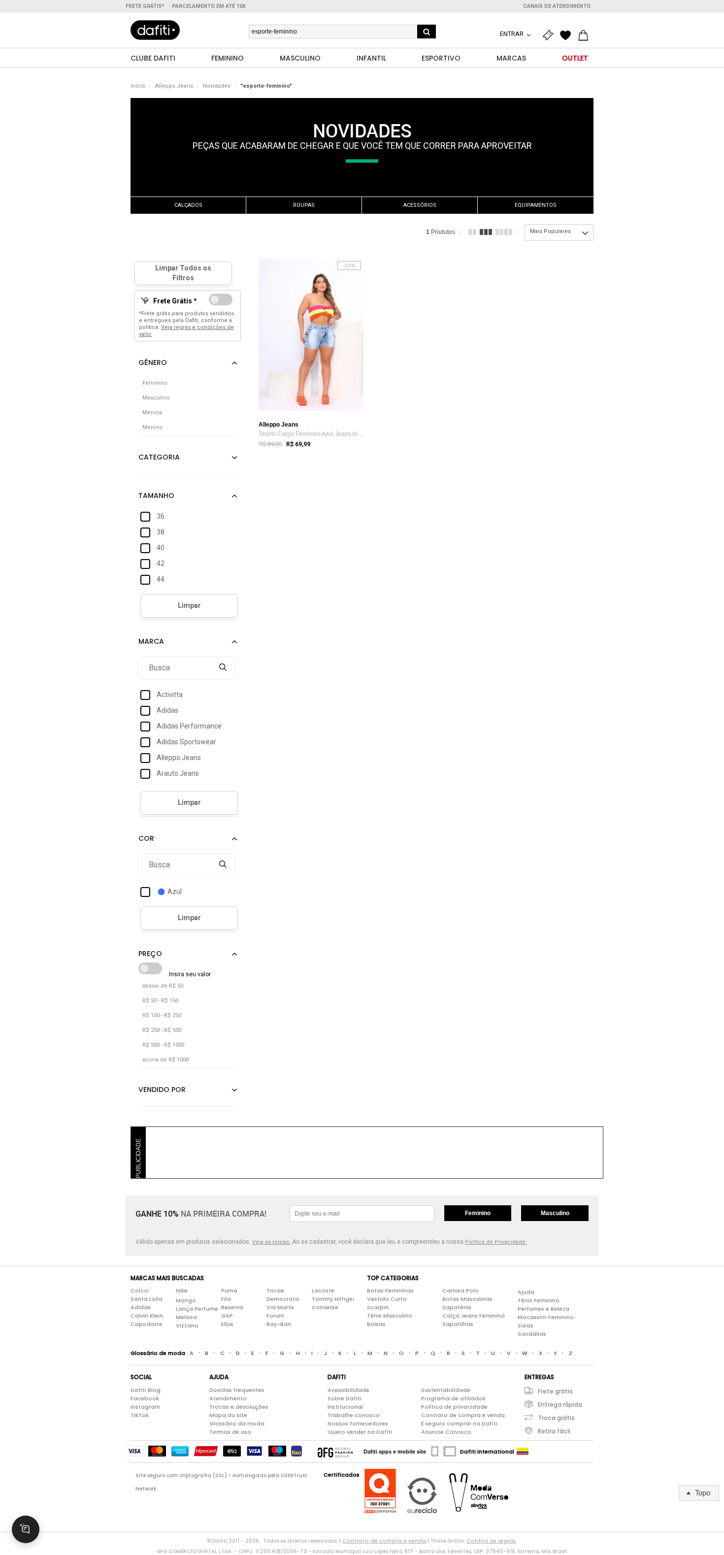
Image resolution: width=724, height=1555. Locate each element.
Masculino (555, 1213)
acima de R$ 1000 (165, 1060)
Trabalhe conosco (354, 1415)
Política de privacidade (454, 1406)
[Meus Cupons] (550, 35)
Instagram (145, 1406)
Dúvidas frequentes (236, 1390)
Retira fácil (554, 1431)
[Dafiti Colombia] (522, 1452)
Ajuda (526, 1292)
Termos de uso (230, 1431)
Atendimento (228, 1398)
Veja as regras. (271, 1242)
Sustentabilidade (445, 1390)
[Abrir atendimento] (25, 1529)
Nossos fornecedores (358, 1423)
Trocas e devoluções (238, 1406)
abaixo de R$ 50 (162, 986)
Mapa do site (228, 1415)
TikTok (140, 1415)
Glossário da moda (236, 1423)
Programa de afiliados (453, 1398)
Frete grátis (555, 1391)
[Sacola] (585, 35)
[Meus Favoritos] (568, 35)
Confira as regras (491, 1541)
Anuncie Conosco (446, 1431)
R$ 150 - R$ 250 (161, 1015)
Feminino (478, 1213)
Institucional (345, 1406)
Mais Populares (550, 231)
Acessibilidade (348, 1390)
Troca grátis (556, 1418)
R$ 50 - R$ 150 (160, 1000)
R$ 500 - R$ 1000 (163, 1045)
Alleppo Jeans (174, 86)
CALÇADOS (188, 205)
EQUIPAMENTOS (536, 205)
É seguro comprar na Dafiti (459, 1423)
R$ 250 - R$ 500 (161, 1030)
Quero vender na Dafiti (360, 1431)
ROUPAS (304, 205)
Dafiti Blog (146, 1390)
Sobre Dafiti (345, 1398)
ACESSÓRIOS (419, 205)
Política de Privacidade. (496, 1242)
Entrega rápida (560, 1404)
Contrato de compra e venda (463, 1415)
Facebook (145, 1398)
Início (138, 86)
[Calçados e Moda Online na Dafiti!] (155, 30)
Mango (186, 1300)
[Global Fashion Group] (335, 1452)
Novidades (216, 86)
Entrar (512, 33)
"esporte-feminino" (266, 86)
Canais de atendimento (557, 6)
